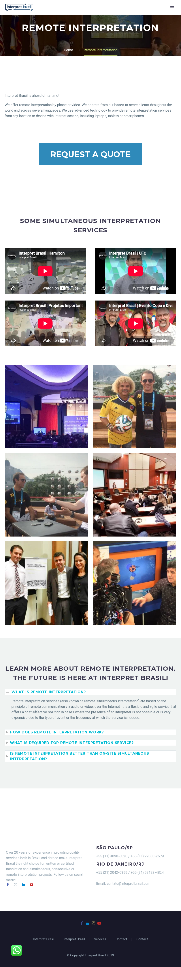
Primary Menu (172, 7)
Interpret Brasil (43, 939)
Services (100, 939)
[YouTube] (99, 923)
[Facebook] (82, 923)
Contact (121, 939)
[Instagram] (93, 923)
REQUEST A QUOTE (90, 154)
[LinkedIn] (87, 923)
